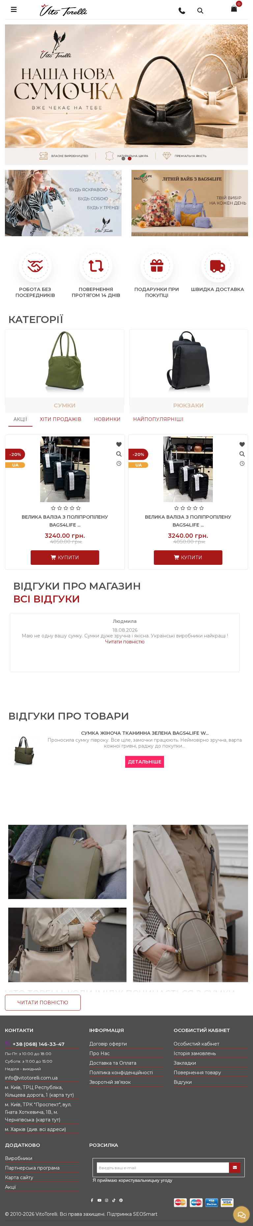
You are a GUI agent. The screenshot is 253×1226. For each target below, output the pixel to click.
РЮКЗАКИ (188, 405)
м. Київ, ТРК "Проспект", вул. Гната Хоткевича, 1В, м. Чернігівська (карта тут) (38, 1112)
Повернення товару (197, 1073)
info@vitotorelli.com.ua (31, 1078)
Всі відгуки (46, 599)
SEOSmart (145, 1214)
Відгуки (183, 1082)
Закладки (185, 1063)
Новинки (107, 419)
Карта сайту (19, 1177)
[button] (123, 158)
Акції (20, 419)
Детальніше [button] (142, 762)
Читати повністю (125, 642)
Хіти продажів (60, 419)
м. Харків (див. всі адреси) (35, 1129)
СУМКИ (64, 405)
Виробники (18, 1158)
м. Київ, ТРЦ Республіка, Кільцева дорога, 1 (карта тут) (39, 1091)
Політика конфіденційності (121, 1073)
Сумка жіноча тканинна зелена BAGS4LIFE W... (142, 733)
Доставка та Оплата (112, 1063)
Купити (67, 558)
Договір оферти (108, 1044)
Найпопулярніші (158, 419)
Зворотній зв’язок (110, 1082)
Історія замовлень (195, 1053)
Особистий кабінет (196, 1044)
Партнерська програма (32, 1168)
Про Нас (99, 1053)
